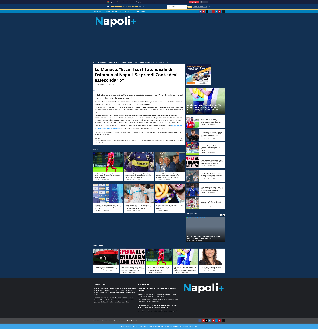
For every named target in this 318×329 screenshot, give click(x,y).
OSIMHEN (152, 132)
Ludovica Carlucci (100, 84)
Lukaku (117, 132)
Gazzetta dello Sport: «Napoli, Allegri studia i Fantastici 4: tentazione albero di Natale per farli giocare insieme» (138, 207)
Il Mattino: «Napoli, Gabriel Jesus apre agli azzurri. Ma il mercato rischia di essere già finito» (211, 202)
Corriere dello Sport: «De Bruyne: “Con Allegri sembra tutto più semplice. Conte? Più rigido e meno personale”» (204, 107)
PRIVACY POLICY (140, 11)
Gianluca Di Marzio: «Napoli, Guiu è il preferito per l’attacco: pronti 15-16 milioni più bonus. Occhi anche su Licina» (211, 135)
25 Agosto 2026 (105, 210)
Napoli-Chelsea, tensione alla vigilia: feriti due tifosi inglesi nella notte (204, 237)
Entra (189, 6)
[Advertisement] (159, 43)
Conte (99, 132)
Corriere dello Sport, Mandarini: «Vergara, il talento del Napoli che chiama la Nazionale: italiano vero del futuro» (211, 148)
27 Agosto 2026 (105, 179)
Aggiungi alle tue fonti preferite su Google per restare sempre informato (133, 2)
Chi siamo (131, 11)
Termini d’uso (122, 11)
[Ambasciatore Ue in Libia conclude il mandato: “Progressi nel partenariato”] (106, 257)
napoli (134, 132)
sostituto (106, 134)
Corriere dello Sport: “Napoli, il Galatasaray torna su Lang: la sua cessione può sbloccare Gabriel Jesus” (211, 121)
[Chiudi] (210, 2)
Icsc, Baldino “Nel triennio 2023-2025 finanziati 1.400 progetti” (211, 268)
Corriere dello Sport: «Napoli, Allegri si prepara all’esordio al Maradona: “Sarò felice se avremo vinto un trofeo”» (168, 175)
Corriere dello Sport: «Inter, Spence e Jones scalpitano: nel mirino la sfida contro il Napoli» (169, 207)
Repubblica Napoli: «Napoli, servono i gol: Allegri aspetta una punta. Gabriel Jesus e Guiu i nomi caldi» (211, 175)
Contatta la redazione (111, 11)
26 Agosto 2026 (136, 179)
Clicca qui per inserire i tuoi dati (200, 6)
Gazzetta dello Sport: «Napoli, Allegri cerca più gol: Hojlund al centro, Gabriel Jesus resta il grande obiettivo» (212, 161)
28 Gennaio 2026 (198, 240)
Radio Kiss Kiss (173, 132)
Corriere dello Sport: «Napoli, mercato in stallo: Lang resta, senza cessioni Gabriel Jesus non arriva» (107, 175)
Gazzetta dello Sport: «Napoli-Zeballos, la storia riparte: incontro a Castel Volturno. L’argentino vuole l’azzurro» (138, 175)
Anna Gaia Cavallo (100, 270)
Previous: (115, 140)
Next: (162, 139)
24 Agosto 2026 (211, 152)
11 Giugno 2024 (110, 84)
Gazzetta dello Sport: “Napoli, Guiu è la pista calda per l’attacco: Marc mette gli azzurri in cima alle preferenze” (212, 189)
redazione (98, 179)
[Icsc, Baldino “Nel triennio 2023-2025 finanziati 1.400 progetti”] (212, 257)
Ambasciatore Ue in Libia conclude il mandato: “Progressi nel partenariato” (106, 268)
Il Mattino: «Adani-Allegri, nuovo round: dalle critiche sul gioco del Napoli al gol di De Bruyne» (108, 207)
